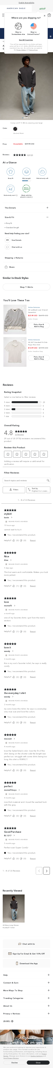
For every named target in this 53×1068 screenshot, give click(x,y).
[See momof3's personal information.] (14, 606)
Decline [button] (15, 1062)
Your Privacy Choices (11, 1058)
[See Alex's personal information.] (11, 560)
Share (12, 267)
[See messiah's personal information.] (14, 739)
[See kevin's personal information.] (11, 517)
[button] (18, 29)
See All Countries (26, 40)
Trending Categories (13, 998)
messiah (8, 738)
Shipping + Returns (14, 257)
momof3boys (10, 789)
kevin (6, 517)
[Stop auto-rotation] (50, 36)
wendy (7, 651)
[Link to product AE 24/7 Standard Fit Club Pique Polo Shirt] (14, 352)
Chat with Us (28, 943)
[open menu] (3, 15)
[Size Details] (7, 240)
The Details (10, 207)
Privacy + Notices (11, 1013)
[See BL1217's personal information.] (14, 835)
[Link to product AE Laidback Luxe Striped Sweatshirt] (14, 319)
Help (5, 975)
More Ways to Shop (13, 990)
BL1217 (8, 835)
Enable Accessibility (26, 2)
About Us (7, 1005)
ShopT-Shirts (26, 287)
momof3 (8, 605)
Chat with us (17, 247)
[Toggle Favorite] (23, 308)
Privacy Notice (21, 50)
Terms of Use (33, 50)
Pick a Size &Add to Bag (39, 325)
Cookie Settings (37, 1056)
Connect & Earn (10, 982)
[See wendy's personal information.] (13, 651)
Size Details (16, 240)
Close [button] (38, 1062)
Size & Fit (9, 217)
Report (33, 540)
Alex (6, 560)
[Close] (44, 15)
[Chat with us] (7, 247)
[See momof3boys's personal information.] (19, 790)
